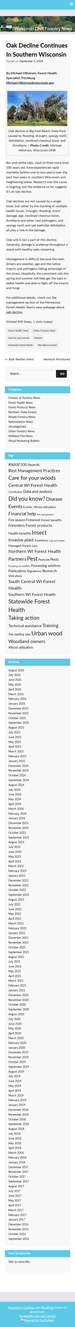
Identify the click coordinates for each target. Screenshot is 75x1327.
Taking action (23, 618)
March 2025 (16, 751)
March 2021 (16, 980)
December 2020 (18, 995)
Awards (34, 465)
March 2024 (16, 809)
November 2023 (18, 828)
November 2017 (18, 1172)
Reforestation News (20, 422)
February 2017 (17, 1215)
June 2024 (14, 794)
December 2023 (18, 823)
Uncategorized (17, 426)
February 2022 (17, 928)
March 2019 (16, 1095)
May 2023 (14, 856)
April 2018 (14, 1148)
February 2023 (17, 871)
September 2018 (18, 1124)
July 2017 (14, 1191)
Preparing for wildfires (19, 566)
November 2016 (18, 1229)
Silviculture (15, 576)
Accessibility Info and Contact (37, 1316)
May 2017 (14, 1200)
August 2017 (16, 1186)
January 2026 (16, 703)
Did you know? (26, 499)
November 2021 (18, 942)
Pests (54, 560)
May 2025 (14, 742)
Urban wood (46, 634)
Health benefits (19, 533)
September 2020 (18, 1009)
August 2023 (16, 842)
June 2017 (14, 1196)
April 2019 (14, 1091)
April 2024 (14, 804)
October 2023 (17, 833)
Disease (38, 338)
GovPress (29, 1308)
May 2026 (14, 684)
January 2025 (16, 761)
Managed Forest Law (23, 545)
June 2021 (14, 966)
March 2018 (16, 1153)
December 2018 (18, 1110)
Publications (17, 571)
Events (15, 506)
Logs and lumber (57, 541)
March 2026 (16, 694)
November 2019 (18, 1057)
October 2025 (17, 718)
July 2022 (14, 904)
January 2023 (16, 875)
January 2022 (16, 933)
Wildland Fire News (20, 436)
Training (50, 625)
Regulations (34, 571)
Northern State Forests (22, 412)
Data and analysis (37, 492)
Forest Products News (22, 407)
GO (62, 374)
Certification (15, 492)
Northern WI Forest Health (34, 551)
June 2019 (14, 1081)
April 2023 (14, 861)
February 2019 (17, 1100)
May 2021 (14, 971)
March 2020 (16, 1038)
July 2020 (14, 1019)
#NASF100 (17, 465)
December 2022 (18, 880)
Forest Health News (18, 330)
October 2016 (17, 1234)
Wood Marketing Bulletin (24, 441)
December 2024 (18, 766)
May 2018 (14, 1143)
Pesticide (43, 560)
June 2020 (14, 1024)
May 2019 (14, 1086)
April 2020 (14, 1033)
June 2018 (14, 1138)
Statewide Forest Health (20, 345)
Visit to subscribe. (19, 1262)
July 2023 (14, 847)
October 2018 (17, 1119)
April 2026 (14, 689)
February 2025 (17, 756)
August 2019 (16, 1071)
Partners (17, 559)
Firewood (33, 520)
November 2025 (18, 713)
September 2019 (18, 1067)
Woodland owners (47, 345)
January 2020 (16, 1048)
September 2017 (18, 1181)
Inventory (41, 540)
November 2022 (18, 885)
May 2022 (14, 914)
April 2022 (14, 918)
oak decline (14, 312)
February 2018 (17, 1157)
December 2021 (18, 938)
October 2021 (17, 947)
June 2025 (14, 737)
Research (49, 571)
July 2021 (14, 961)
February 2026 (17, 699)
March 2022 (16, 923)
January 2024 (16, 818)
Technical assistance (25, 626)
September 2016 (18, 1239)
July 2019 (14, 1076)
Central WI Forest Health (32, 485)
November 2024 (18, 770)
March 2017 (16, 1210)
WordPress (47, 1308)
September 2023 (18, 837)
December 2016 (18, 1224)
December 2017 (18, 1167)
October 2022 (17, 890)
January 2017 (16, 1219)
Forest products (39, 526)
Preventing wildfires (45, 566)
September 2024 (18, 780)
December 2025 (18, 708)
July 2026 (14, 675)
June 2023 (14, 852)
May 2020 (14, 1028)
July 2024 (14, 790)
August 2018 (16, 1129)
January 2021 (16, 990)
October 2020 (17, 1004)
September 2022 (18, 895)
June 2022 (14, 909)
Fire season (16, 520)
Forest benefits (51, 520)
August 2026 (16, 670)
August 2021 (16, 957)
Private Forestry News (21, 417)
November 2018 (18, 1114)
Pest (32, 559)
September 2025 (18, 723)
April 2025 (14, 746)
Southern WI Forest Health (32, 595)
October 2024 (17, 775)
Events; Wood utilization (39, 507)
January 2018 (16, 1162)
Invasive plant (21, 540)
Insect (39, 533)
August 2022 (16, 899)
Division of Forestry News (24, 398)
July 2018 (14, 1133)
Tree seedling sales (19, 634)
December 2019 (18, 1052)
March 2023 (16, 866)
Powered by (15, 1308)
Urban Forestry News (44, 330)
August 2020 (16, 1014)
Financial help (22, 514)
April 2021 (14, 976)
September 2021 (18, 952)
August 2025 (16, 727)
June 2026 (14, 680)
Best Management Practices (34, 471)
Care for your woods (18, 338)
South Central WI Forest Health (31, 585)
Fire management (45, 515)
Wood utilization (20, 647)
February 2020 (17, 1043)
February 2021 (17, 985)
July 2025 (14, 732)
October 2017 (17, 1176)
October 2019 (17, 1062)
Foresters (16, 526)
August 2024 (16, 785)
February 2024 (17, 813)
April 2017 (14, 1205)
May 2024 (14, 799)
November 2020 (18, 1000)
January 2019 (16, 1105)
